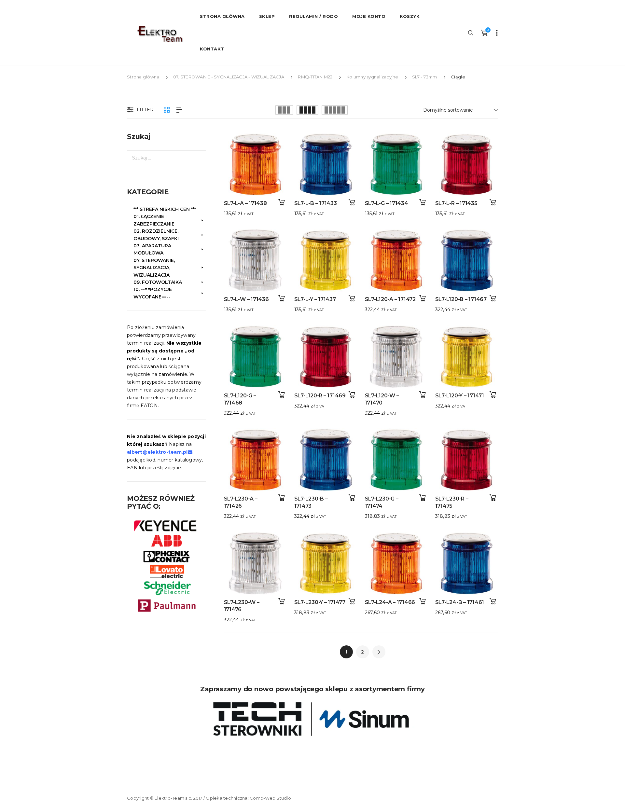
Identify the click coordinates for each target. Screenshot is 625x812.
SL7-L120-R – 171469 (320, 395)
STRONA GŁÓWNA (222, 16)
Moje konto (368, 16)
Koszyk (410, 16)
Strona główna (143, 76)
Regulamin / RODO (313, 16)
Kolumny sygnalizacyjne (372, 76)
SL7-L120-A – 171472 (390, 299)
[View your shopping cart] (484, 32)
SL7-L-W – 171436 (246, 299)
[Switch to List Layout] (179, 110)
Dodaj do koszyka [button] (281, 202)
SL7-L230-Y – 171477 (319, 602)
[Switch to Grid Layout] (167, 110)
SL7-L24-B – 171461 (459, 602)
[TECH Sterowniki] (312, 719)
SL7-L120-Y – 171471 (459, 395)
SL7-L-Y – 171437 (315, 299)
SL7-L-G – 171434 (386, 203)
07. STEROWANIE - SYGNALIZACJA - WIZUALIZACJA (228, 76)
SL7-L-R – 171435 (456, 203)
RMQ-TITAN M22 (315, 76)
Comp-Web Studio (270, 798)
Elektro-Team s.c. (173, 798)
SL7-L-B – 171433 (315, 203)
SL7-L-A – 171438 (245, 203)
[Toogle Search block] (471, 32)
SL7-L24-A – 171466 (390, 602)
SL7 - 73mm (424, 76)
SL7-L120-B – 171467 (461, 299)
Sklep (267, 16)
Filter (145, 110)
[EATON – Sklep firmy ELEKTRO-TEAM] (159, 34)
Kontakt (212, 48)
